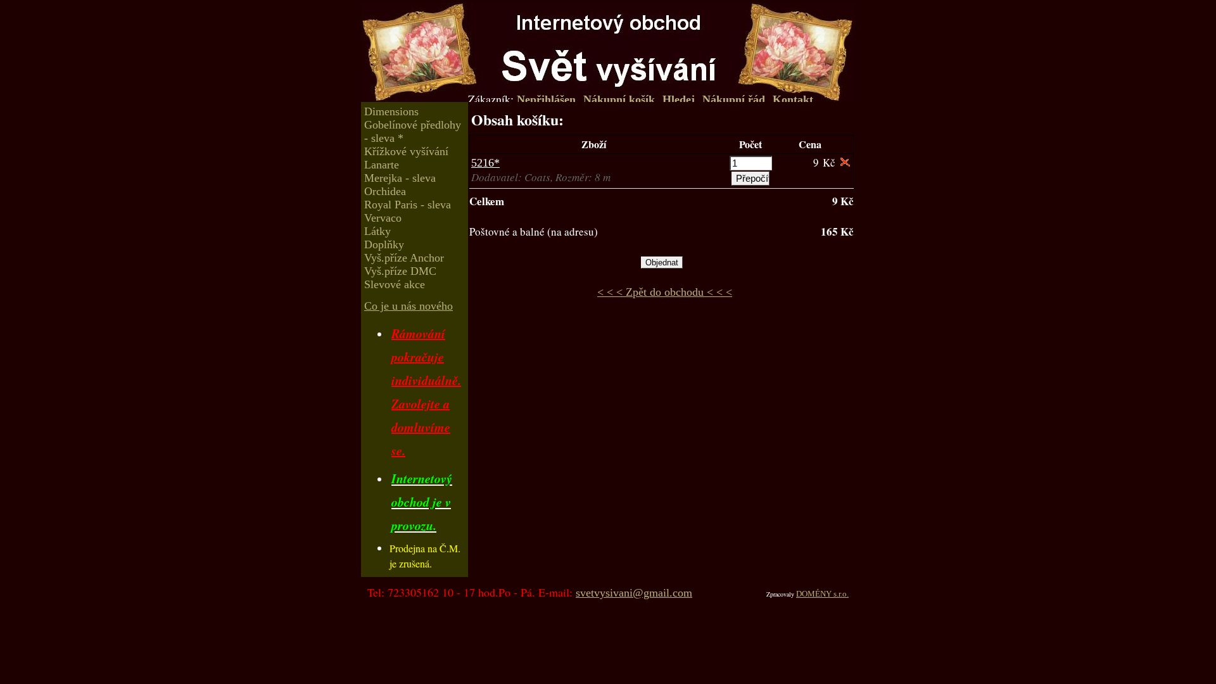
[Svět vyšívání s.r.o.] (608, 46)
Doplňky (384, 244)
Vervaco (383, 218)
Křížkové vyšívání (406, 151)
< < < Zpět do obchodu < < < (664, 292)
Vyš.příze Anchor (404, 257)
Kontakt (793, 99)
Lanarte (381, 164)
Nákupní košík (619, 99)
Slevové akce (394, 284)
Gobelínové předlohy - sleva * (412, 131)
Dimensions (391, 111)
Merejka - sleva (400, 178)
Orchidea (385, 191)
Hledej (678, 99)
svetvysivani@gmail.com (634, 592)
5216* (485, 162)
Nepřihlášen (546, 99)
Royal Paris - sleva (407, 204)
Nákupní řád (733, 99)
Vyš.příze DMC (400, 271)
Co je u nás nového (408, 306)
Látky (377, 231)
